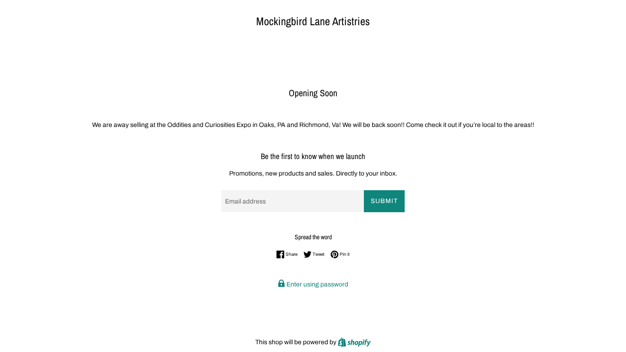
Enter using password (316, 284)
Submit (384, 201)
